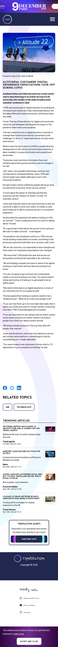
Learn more (19, 634)
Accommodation (10, 487)
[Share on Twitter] (12, 389)
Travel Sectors (9, 509)
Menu (52, 19)
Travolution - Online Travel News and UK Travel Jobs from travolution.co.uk (29, 558)
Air (7, 407)
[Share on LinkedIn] (19, 389)
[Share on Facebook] (5, 389)
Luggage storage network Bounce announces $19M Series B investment (21, 498)
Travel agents (9, 441)
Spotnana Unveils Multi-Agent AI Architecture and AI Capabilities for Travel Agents (21, 428)
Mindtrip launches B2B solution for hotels (21, 452)
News (5, 464)
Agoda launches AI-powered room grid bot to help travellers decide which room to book (22, 476)
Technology (24, 407)
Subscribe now (29, 539)
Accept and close (29, 641)
